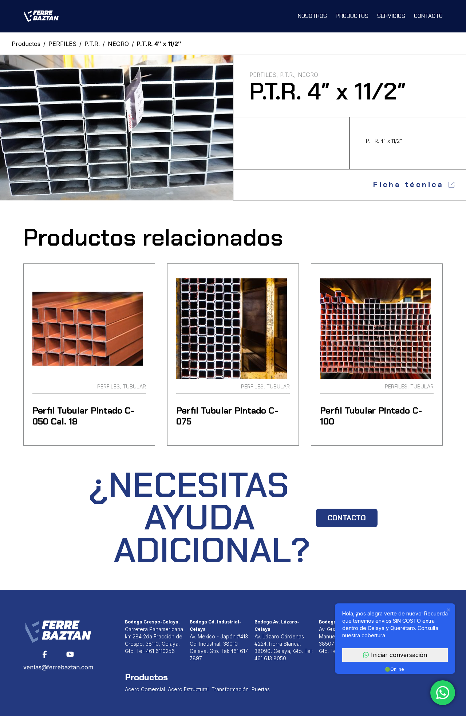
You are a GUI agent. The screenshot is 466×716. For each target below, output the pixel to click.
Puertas (261, 689)
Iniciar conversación (399, 654)
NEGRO (118, 43)
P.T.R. (92, 43)
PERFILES (62, 43)
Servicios (391, 16)
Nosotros (312, 16)
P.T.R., (288, 74)
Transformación (230, 689)
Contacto (428, 16)
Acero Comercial (145, 689)
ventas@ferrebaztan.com (58, 667)
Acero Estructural (188, 689)
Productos (352, 16)
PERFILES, (263, 74)
